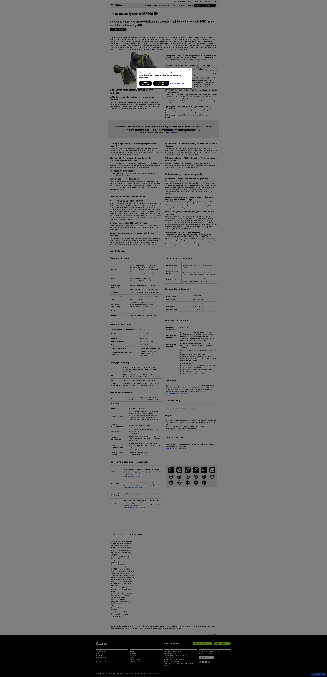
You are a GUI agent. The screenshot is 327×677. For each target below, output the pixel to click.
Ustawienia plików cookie (176, 83)
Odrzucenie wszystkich (145, 83)
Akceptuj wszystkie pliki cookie (161, 83)
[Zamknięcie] (189, 70)
